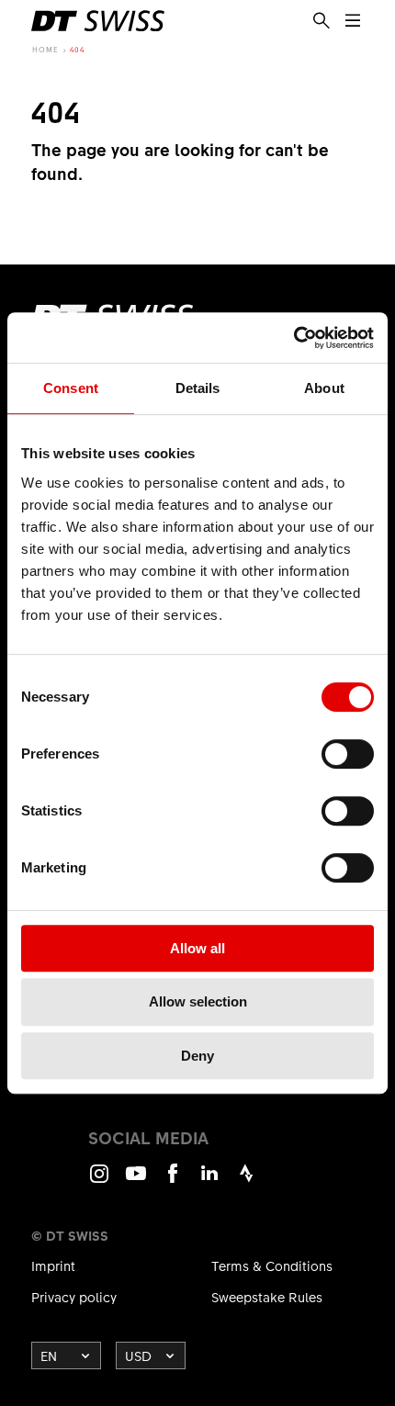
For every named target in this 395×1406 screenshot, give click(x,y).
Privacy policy (74, 1296)
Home (45, 49)
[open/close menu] (353, 21)
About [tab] (324, 388)
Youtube (136, 1181)
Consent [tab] (70, 388)
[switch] (348, 754)
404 (77, 49)
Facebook (173, 1181)
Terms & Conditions (272, 1265)
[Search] (321, 21)
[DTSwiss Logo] (97, 21)
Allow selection (198, 1001)
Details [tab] (197, 388)
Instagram (99, 1181)
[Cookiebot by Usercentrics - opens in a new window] (293, 338)
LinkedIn (209, 1181)
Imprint (53, 1265)
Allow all (197, 948)
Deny (197, 1055)
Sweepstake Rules (266, 1296)
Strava (246, 1181)
